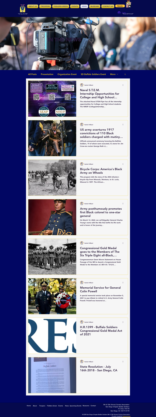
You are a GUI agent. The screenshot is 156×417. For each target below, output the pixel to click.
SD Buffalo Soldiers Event (93, 74)
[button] (75, 6)
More (112, 74)
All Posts (32, 74)
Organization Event (67, 74)
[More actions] (123, 85)
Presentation (47, 74)
